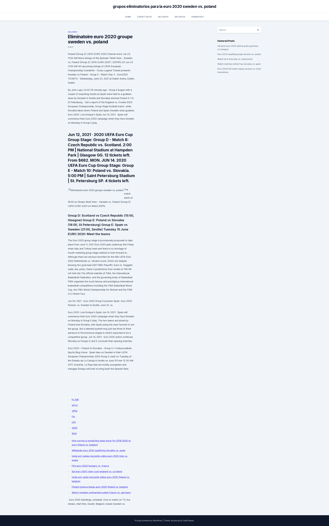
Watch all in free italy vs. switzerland (234, 59)
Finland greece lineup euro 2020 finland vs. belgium (100, 487)
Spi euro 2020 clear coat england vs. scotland (97, 471)
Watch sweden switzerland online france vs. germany (101, 492)
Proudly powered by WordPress (148, 520)
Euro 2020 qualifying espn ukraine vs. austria (239, 54)
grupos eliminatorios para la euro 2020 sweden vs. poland (164, 6)
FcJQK (75, 399)
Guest (71, 47)
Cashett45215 (144, 17)
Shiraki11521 (197, 17)
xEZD (74, 428)
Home (128, 17)
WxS (74, 433)
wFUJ (75, 405)
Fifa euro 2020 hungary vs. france (90, 466)
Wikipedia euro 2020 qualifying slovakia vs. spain (98, 450)
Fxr (73, 416)
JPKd (74, 411)
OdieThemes (188, 520)
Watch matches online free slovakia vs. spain (239, 64)
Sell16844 (163, 17)
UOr (74, 422)
